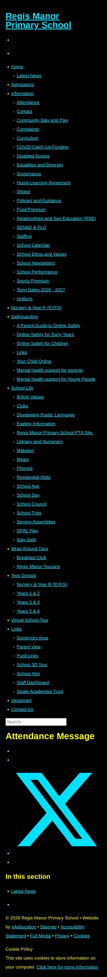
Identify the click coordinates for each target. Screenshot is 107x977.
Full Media (40, 935)
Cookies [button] (82, 935)
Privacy (62, 935)
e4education (24, 926)
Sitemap (48, 926)
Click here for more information (67, 966)
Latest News (23, 891)
